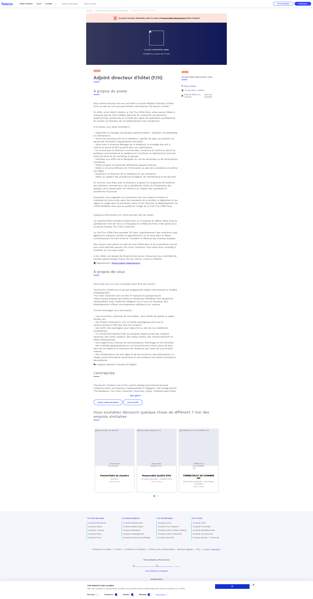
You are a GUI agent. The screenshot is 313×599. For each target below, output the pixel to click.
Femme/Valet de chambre (114, 475)
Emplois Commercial (203, 534)
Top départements (131, 518)
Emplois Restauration (133, 526)
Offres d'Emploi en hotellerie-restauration (111, 10)
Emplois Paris (94, 537)
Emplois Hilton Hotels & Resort (172, 530)
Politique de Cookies (101, 549)
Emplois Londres (96, 530)
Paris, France (190, 86)
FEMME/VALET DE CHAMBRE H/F (198, 476)
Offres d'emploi (26, 4)
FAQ (198, 549)
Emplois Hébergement (133, 534)
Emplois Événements (133, 523)
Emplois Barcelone (97, 523)
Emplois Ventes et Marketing (136, 537)
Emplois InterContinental (170, 534)
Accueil (89, 10)
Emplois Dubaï (95, 526)
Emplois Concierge (201, 526)
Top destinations (95, 518)
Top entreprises (164, 518)
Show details (160, 594)
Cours (38, 4)
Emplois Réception (132, 530)
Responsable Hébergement (174, 18)
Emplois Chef (199, 523)
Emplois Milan (95, 534)
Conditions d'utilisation (135, 549)
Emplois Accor (165, 523)
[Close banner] (253, 585)
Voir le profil (132, 402)
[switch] (117, 594)
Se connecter (283, 4)
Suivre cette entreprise (108, 402)
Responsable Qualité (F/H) (156, 475)
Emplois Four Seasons (168, 526)
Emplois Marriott (166, 537)
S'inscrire (303, 4)
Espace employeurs (70, 4)
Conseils (48, 4)
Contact (118, 549)
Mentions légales (185, 549)
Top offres (196, 518)
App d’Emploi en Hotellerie (156, 571)
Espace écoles (90, 4)
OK (232, 586)
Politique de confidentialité (161, 549)
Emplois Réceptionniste (204, 530)
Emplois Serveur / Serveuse (206, 537)
